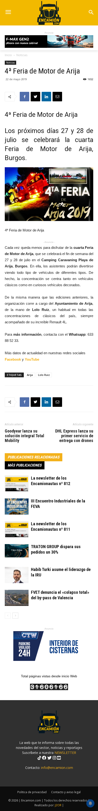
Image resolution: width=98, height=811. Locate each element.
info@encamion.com (57, 767)
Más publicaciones (25, 465)
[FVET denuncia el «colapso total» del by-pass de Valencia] (17, 598)
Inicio (8, 55)
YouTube (32, 359)
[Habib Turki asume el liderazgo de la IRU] (17, 575)
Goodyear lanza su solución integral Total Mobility (24, 436)
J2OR (58, 805)
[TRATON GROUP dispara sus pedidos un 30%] (17, 550)
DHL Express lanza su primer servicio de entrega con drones (74, 436)
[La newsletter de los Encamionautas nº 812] (17, 484)
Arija (30, 375)
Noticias (21, 55)
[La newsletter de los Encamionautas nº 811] (17, 529)
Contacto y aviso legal (66, 792)
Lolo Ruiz (44, 375)
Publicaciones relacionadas (33, 457)
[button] (91, 12)
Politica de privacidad (32, 792)
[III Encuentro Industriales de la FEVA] (17, 506)
